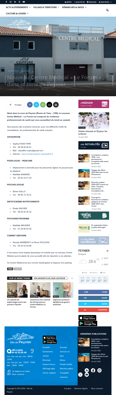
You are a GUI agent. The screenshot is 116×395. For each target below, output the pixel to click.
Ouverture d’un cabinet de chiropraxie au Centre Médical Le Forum (40, 303)
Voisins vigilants (49, 373)
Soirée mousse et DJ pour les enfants (92, 132)
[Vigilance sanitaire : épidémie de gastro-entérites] (63, 290)
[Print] (56, 105)
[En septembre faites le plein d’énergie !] (84, 228)
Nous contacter (18, 374)
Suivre (104, 298)
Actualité (46, 347)
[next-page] (72, 278)
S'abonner (102, 310)
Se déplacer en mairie (21, 371)
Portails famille (66, 364)
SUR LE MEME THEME (19, 278)
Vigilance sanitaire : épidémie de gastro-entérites (61, 302)
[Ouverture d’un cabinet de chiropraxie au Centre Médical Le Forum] (40, 290)
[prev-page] (68, 278)
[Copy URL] (62, 105)
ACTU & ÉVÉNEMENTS (17, 7)
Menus (62, 360)
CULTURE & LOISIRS (16, 13)
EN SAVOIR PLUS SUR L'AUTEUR (49, 278)
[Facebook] (6, 2)
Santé (18, 269)
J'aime (104, 292)
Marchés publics (66, 369)
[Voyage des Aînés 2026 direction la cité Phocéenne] (84, 173)
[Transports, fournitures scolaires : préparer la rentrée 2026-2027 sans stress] (84, 200)
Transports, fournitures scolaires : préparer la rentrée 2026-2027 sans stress (100, 201)
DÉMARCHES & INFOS (73, 7)
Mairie (56, 297)
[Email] (49, 105)
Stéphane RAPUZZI (17, 89)
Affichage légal (49, 369)
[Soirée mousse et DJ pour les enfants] (93, 120)
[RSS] (15, 2)
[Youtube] (23, 2)
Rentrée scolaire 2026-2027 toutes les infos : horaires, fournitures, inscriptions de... (99, 186)
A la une (82, 128)
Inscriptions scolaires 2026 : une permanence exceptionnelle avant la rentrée (100, 159)
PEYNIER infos (13, 71)
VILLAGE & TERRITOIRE (45, 7)
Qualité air (80, 2)
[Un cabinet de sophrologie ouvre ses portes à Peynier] (17, 290)
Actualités (25, 71)
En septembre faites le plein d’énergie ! (99, 226)
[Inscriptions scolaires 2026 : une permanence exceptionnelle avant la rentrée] (84, 158)
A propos (67, 388)
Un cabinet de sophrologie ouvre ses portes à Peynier (16, 302)
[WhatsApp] (43, 105)
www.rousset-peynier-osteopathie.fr (37, 154)
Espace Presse (49, 364)
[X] (19, 2)
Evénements (48, 352)
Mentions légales (81, 388)
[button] (107, 10)
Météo (69, 2)
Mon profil (104, 2)
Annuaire (92, 2)
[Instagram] (10, 2)
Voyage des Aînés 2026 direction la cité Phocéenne (99, 172)
